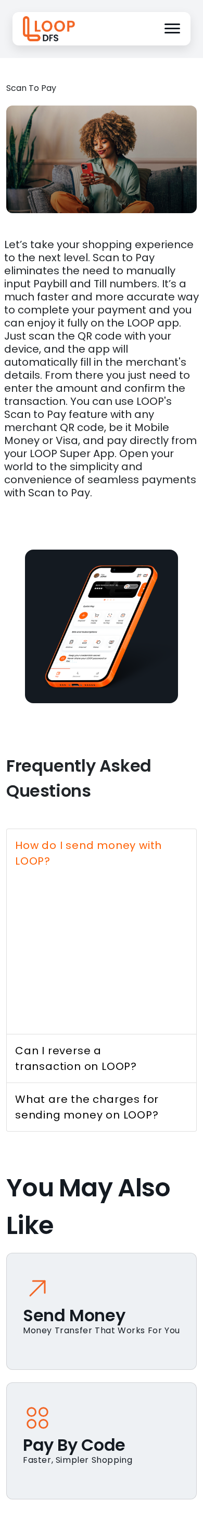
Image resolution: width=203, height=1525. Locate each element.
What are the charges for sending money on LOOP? (87, 1107)
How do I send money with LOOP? (88, 853)
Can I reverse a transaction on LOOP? (76, 1058)
